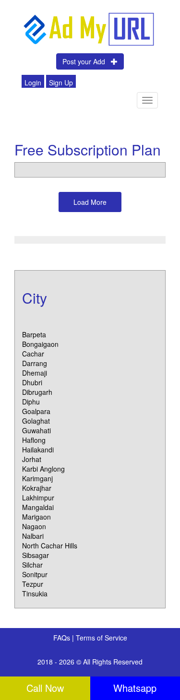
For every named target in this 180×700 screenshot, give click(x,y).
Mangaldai (38, 507)
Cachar (33, 353)
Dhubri (32, 382)
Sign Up (61, 82)
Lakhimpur (38, 497)
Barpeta (34, 334)
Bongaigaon (40, 344)
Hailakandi (38, 449)
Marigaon (36, 517)
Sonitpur (35, 574)
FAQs (62, 637)
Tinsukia (35, 593)
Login (32, 82)
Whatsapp (134, 688)
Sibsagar (35, 555)
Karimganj (37, 478)
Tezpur (32, 584)
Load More (90, 202)
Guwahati (36, 430)
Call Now (45, 688)
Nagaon (34, 526)
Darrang (34, 363)
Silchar (32, 564)
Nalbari (33, 536)
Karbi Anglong (43, 469)
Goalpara (36, 411)
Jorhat (31, 459)
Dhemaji (34, 373)
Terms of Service (101, 637)
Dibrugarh (37, 392)
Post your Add (86, 61)
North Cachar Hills (49, 545)
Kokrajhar (36, 488)
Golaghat (36, 421)
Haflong (34, 440)
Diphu (31, 401)
